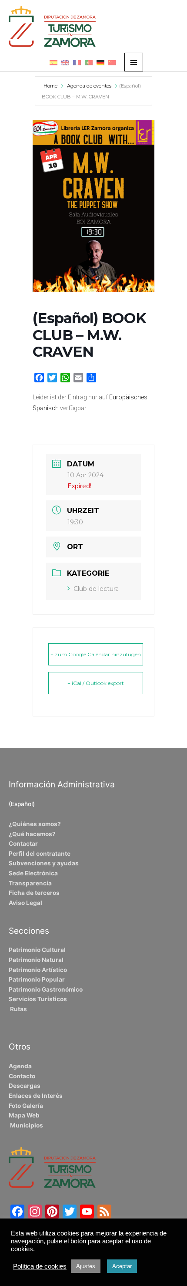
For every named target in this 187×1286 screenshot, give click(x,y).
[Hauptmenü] (134, 62)
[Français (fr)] (77, 62)
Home (51, 86)
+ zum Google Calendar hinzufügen (95, 654)
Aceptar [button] (122, 1266)
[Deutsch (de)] (100, 62)
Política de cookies (40, 1266)
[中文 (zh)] (112, 62)
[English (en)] (65, 62)
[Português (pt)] (89, 62)
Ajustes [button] (85, 1266)
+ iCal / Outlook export (95, 683)
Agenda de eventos (89, 86)
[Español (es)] (53, 62)
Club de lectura (96, 589)
